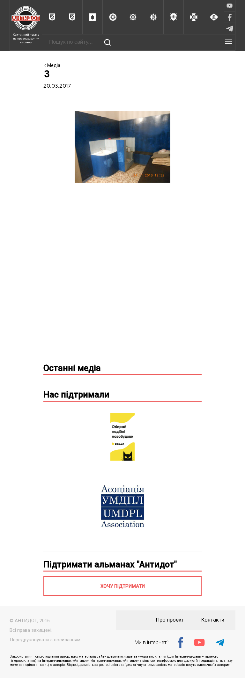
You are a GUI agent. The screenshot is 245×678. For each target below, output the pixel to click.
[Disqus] (122, 275)
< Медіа (51, 65)
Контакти (212, 620)
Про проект (170, 620)
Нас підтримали (76, 395)
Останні (72, 368)
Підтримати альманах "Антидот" (110, 564)
